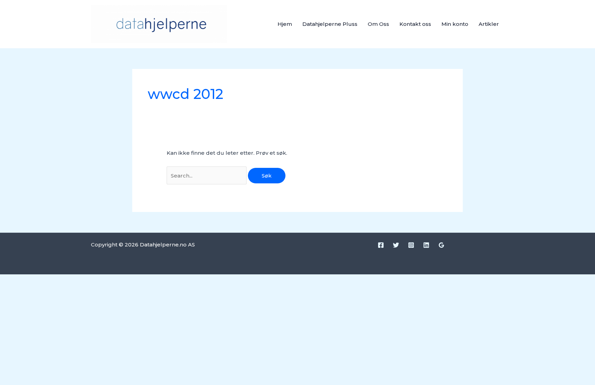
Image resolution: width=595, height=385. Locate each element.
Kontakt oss (415, 24)
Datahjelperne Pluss (329, 24)
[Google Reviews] (441, 245)
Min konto (454, 24)
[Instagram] (411, 245)
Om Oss (378, 24)
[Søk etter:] (207, 175)
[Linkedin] (426, 245)
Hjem (285, 24)
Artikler (489, 24)
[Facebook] (381, 245)
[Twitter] (396, 245)
